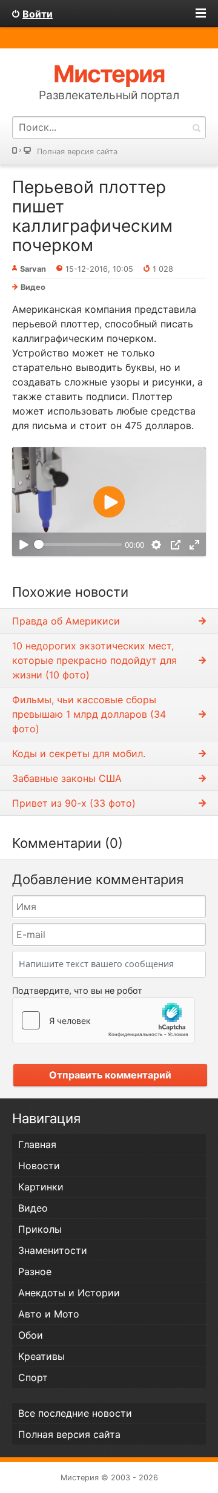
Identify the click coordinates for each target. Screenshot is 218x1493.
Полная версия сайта (77, 151)
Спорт (33, 1377)
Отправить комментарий (110, 1075)
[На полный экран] (194, 544)
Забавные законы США (67, 778)
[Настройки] (156, 544)
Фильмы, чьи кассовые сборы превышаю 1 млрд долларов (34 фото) (89, 714)
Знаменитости (52, 1250)
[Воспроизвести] (23, 544)
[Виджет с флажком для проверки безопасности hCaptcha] (103, 1020)
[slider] (78, 544)
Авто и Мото (48, 1314)
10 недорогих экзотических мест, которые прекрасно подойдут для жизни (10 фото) (94, 660)
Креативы (41, 1356)
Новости (39, 1166)
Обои (30, 1335)
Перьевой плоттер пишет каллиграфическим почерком (92, 216)
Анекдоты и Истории (69, 1293)
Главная (37, 1144)
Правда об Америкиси (66, 621)
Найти (196, 127)
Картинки (41, 1187)
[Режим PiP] (175, 544)
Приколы (40, 1229)
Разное (34, 1271)
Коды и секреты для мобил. (78, 753)
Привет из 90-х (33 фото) (74, 803)
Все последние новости (75, 1413)
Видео (33, 287)
